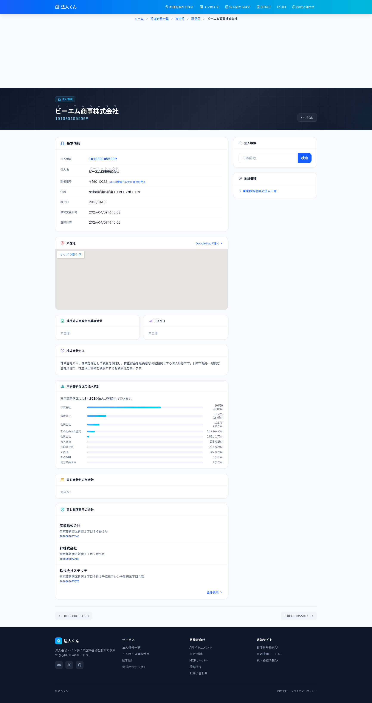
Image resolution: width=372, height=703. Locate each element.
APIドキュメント (200, 647)
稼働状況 (195, 667)
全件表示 (213, 592)
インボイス (211, 7)
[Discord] (59, 665)
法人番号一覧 (131, 647)
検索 (304, 158)
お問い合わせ (305, 7)
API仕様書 (196, 654)
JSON (309, 118)
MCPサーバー (198, 660)
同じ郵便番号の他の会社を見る (127, 181)
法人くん (69, 6)
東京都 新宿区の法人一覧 (259, 191)
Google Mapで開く (207, 243)
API (283, 7)
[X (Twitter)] (69, 665)
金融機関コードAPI (269, 654)
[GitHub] (80, 665)
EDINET (266, 7)
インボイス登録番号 (135, 654)
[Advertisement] (186, 55)
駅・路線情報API (268, 660)
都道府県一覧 (159, 18)
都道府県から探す (181, 7)
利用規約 (282, 690)
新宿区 (195, 18)
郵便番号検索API (268, 647)
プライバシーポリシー (304, 690)
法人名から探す (239, 7)
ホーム (139, 18)
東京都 (179, 18)
